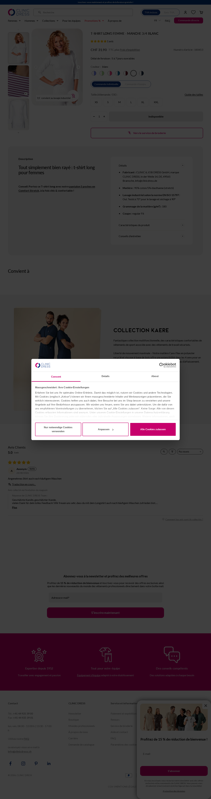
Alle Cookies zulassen (153, 429)
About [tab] (155, 376)
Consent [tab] (56, 376)
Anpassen (103, 429)
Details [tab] (106, 376)
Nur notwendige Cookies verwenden (58, 429)
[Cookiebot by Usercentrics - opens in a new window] (161, 365)
